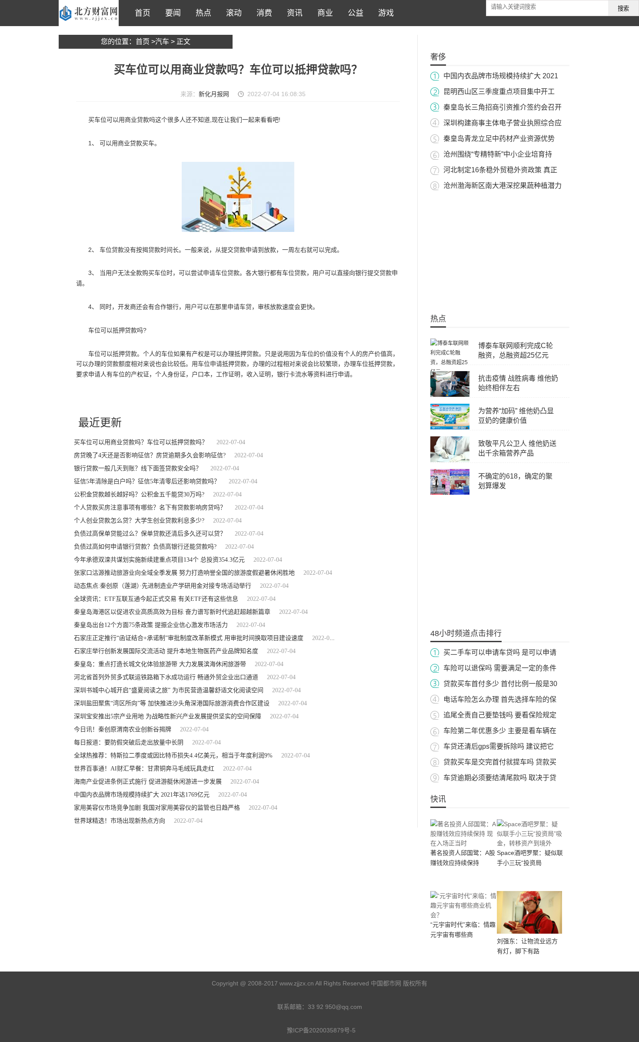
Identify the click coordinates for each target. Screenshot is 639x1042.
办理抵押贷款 (264, 398)
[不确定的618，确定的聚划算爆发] (449, 493)
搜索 (623, 8)
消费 (262, 13)
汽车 (162, 41)
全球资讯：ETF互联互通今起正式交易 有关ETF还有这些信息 (156, 599)
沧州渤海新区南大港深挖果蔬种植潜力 (502, 185)
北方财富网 (89, 13)
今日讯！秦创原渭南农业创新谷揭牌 (122, 729)
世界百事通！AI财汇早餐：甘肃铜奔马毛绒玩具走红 (144, 768)
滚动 (232, 13)
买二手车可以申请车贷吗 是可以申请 (499, 652)
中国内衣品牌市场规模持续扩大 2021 (500, 76)
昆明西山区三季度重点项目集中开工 (499, 91)
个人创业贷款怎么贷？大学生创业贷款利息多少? (139, 520)
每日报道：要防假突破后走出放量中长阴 (128, 742)
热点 (201, 13)
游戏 (384, 13)
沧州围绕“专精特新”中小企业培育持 (497, 154)
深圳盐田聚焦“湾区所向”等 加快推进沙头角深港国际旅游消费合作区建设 (172, 703)
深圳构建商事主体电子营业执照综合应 (502, 123)
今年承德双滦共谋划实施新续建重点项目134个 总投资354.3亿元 (159, 559)
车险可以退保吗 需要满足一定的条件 (499, 668)
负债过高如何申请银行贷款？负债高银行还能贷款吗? (145, 546)
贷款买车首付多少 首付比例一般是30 (500, 683)
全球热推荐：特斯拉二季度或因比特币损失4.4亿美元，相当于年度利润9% (173, 755)
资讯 (293, 13)
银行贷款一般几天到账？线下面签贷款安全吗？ (138, 468)
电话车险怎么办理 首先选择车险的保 (499, 699)
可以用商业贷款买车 (180, 398)
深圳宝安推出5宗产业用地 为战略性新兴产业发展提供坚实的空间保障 (167, 716)
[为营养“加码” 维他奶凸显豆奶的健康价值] (449, 428)
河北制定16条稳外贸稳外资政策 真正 (500, 170)
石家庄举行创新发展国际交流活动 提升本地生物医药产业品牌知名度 (166, 651)
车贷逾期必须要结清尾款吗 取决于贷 (499, 777)
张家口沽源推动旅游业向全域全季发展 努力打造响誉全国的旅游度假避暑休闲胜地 (184, 573)
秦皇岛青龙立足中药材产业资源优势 (499, 138)
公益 (353, 13)
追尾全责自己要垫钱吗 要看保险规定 (499, 715)
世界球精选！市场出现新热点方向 (119, 821)
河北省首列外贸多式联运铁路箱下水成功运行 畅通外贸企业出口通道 (166, 677)
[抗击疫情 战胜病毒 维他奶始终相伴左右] (449, 395)
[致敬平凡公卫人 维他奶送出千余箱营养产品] (449, 460)
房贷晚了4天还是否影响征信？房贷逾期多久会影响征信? (150, 455)
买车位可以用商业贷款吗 (127, 398)
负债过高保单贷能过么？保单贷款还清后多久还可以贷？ (150, 533)
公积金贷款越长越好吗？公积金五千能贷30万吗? (139, 494)
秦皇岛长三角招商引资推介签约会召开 (502, 107)
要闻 (171, 13)
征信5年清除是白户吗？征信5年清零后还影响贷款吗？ (147, 481)
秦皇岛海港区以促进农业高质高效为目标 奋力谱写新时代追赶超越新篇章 (172, 612)
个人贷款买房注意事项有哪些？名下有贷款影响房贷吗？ (150, 507)
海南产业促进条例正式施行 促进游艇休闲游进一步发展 (148, 781)
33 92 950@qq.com (335, 1006)
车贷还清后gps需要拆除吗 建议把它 (498, 746)
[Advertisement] (499, 248)
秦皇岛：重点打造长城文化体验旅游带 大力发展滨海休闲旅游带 (160, 664)
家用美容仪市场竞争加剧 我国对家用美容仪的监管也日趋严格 (157, 807)
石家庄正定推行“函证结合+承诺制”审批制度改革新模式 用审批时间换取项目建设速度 (188, 638)
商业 (323, 13)
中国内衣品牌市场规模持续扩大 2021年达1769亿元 (142, 794)
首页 (140, 13)
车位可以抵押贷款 (226, 398)
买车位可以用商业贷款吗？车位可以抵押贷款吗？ (141, 442)
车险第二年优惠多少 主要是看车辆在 (499, 730)
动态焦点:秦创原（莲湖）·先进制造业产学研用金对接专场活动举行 (162, 586)
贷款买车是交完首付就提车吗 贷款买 (499, 762)
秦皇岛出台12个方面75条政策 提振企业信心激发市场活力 (151, 625)
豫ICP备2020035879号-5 (321, 1030)
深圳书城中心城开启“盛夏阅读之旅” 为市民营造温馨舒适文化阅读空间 (168, 690)
